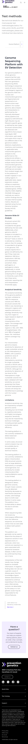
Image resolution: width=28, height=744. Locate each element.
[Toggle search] (20, 2)
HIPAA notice (5, 732)
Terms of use (5, 736)
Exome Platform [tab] (14, 44)
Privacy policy (5, 730)
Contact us (7, 677)
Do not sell (4, 734)
